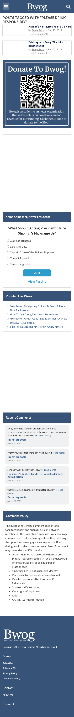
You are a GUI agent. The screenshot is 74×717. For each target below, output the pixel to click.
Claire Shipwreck (20, 258)
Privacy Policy (10, 673)
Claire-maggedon (20, 263)
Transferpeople (17, 439)
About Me (8, 694)
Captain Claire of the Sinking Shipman (32, 252)
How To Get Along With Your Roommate (34, 314)
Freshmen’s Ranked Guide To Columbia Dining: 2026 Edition (35, 475)
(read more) (45, 435)
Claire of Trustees (20, 240)
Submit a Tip (9, 668)
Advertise (8, 663)
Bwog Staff (38, 30)
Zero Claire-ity (18, 246)
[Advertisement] (37, 171)
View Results (37, 281)
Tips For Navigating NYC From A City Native (36, 326)
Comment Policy (11, 678)
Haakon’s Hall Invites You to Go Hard (49, 26)
